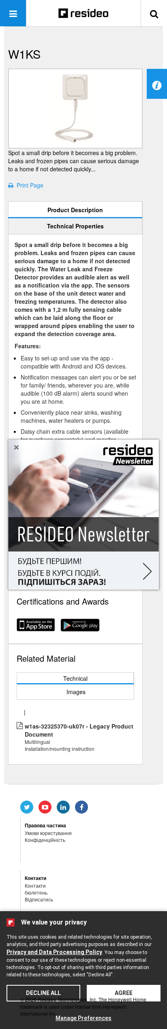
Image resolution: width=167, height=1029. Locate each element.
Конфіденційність (45, 839)
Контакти (35, 885)
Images (76, 692)
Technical (75, 678)
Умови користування (48, 832)
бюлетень (36, 892)
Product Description (75, 210)
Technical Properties (75, 226)
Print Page (28, 185)
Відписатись (39, 899)
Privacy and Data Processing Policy (54, 952)
